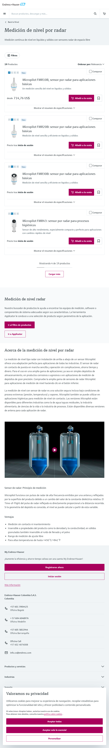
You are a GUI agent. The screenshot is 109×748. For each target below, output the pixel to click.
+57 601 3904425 (19, 606)
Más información (12, 584)
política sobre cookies (53, 714)
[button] (98, 98)
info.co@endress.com (20, 652)
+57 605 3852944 (19, 629)
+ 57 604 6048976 (19, 618)
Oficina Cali (15, 641)
